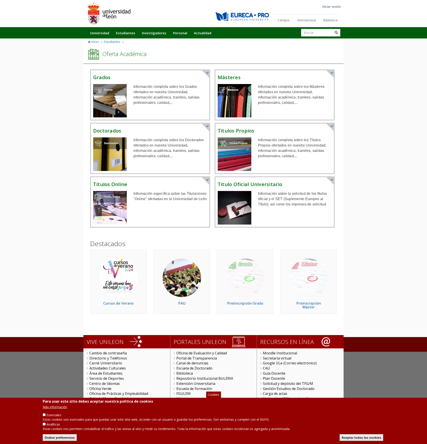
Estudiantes (125, 33)
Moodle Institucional (280, 353)
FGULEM (183, 393)
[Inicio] (109, 13)
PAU (181, 303)
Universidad (99, 33)
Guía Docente (274, 373)
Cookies (213, 394)
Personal (180, 33)
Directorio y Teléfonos (108, 358)
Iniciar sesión (331, 6)
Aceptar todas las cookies (361, 437)
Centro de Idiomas (104, 383)
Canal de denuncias (192, 363)
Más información (55, 407)
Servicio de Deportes (106, 378)
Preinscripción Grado (245, 303)
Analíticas (53, 424)
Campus (284, 20)
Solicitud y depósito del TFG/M (288, 383)
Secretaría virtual (277, 358)
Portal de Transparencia (196, 358)
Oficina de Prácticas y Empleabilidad (118, 393)
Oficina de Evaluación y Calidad (201, 353)
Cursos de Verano (118, 303)
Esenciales (53, 415)
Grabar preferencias (60, 437)
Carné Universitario (105, 363)
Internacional (306, 20)
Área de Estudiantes (106, 373)
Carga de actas (275, 393)
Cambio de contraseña (108, 353)
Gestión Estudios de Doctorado (288, 388)
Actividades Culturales (107, 368)
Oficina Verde (100, 388)
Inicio (95, 42)
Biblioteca (330, 20)
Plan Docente (274, 378)
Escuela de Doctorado (194, 368)
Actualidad (202, 33)
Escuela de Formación (194, 388)
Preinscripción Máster (308, 305)
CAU (266, 368)
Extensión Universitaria (195, 383)
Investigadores (154, 33)
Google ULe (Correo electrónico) (290, 363)
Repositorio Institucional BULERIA (204, 378)
